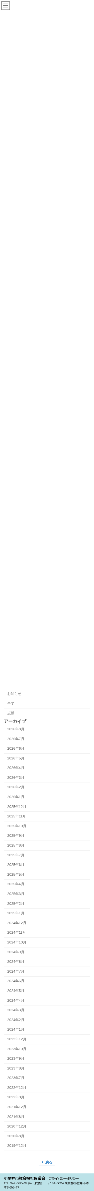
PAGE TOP (86, 1150)
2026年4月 (15, 768)
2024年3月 (15, 1010)
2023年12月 (16, 1039)
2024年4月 (15, 1000)
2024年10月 (16, 942)
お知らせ (14, 694)
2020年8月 (15, 1136)
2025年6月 (15, 865)
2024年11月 (16, 933)
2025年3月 (15, 894)
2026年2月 (15, 787)
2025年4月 (15, 884)
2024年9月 (15, 952)
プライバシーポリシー (64, 1178)
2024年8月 (15, 962)
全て (10, 703)
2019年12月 (16, 1146)
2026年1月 (15, 797)
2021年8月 (15, 1117)
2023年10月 (16, 1049)
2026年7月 (15, 739)
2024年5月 (15, 991)
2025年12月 (16, 807)
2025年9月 (15, 836)
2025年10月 (16, 826)
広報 (10, 713)
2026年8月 (15, 729)
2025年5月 (15, 874)
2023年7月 (15, 1078)
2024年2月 (15, 1020)
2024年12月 (16, 923)
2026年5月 (15, 758)
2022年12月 (16, 1088)
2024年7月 (15, 971)
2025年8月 (15, 845)
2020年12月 (16, 1126)
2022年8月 (15, 1097)
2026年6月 (15, 748)
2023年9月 (15, 1058)
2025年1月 (15, 913)
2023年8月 (15, 1068)
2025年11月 (16, 816)
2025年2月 (15, 904)
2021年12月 (16, 1107)
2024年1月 (15, 1030)
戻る (48, 1162)
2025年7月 (15, 855)
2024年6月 (15, 981)
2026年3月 (15, 778)
